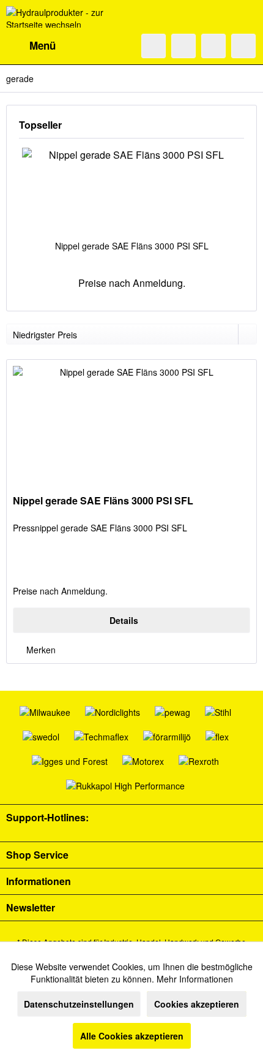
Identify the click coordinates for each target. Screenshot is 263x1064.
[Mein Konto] (213, 46)
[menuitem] (31, 46)
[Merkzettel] (183, 46)
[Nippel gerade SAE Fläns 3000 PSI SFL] (131, 191)
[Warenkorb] (243, 46)
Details (123, 620)
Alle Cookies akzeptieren (131, 1036)
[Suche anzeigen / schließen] (153, 46)
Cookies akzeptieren (196, 1004)
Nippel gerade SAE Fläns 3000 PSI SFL (132, 246)
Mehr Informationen (195, 979)
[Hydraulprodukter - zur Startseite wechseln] (69, 17)
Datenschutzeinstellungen (79, 1004)
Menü (42, 45)
